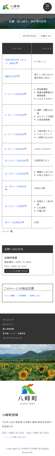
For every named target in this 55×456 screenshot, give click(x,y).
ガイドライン (8, 324)
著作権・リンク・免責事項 (14, 333)
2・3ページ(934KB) (14, 94)
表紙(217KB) (11, 76)
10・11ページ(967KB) (15, 160)
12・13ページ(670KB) (15, 173)
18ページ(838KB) (13, 222)
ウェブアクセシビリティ (13, 338)
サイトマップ (8, 319)
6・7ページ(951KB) (14, 134)
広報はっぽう (35, 295)
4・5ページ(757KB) (14, 114)
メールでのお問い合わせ (16, 271)
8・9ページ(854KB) (14, 148)
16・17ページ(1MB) (14, 206)
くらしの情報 (9, 295)
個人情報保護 (8, 329)
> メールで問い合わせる (15, 437)
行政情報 (22, 295)
